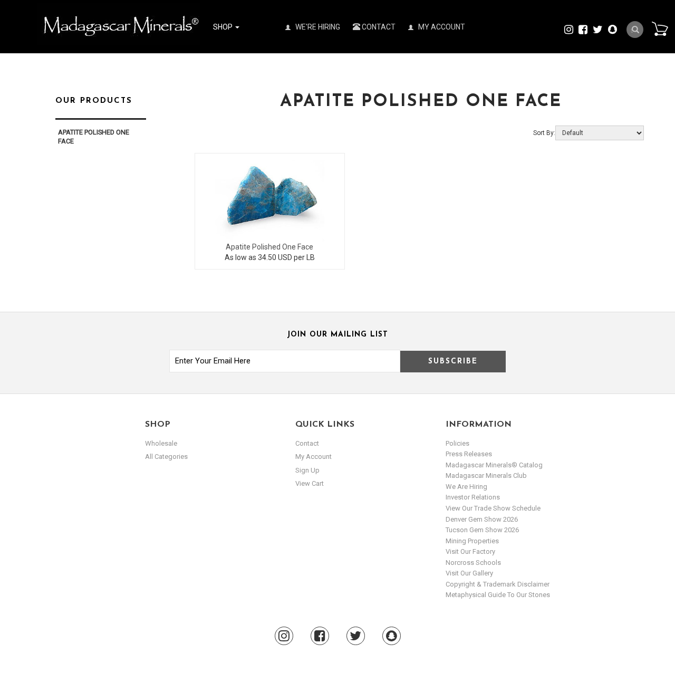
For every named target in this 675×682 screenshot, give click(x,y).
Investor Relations (473, 497)
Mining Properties (472, 541)
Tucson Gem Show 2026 (482, 530)
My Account (441, 27)
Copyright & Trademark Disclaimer (497, 584)
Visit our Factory (470, 551)
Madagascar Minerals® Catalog (494, 465)
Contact (378, 27)
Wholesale (161, 443)
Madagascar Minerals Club (486, 475)
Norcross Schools (473, 562)
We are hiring (466, 487)
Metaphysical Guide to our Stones (498, 595)
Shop (223, 27)
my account (313, 456)
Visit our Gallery (469, 573)
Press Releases (469, 454)
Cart (659, 28)
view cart (309, 483)
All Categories (166, 456)
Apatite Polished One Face (269, 247)
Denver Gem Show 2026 (482, 519)
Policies (457, 443)
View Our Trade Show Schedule (493, 508)
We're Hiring (317, 27)
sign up (307, 470)
